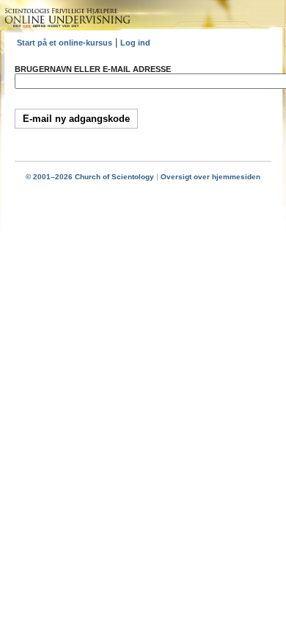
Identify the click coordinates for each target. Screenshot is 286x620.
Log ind (135, 42)
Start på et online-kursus (64, 42)
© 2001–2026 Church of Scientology (90, 177)
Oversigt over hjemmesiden (210, 177)
